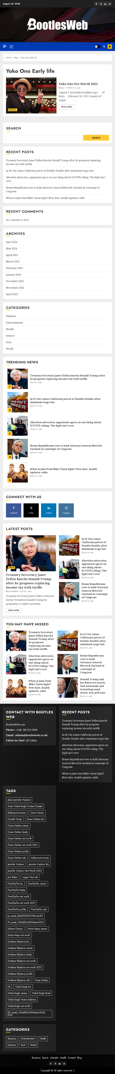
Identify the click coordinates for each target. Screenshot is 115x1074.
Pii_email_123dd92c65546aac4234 (26, 922)
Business (12, 110)
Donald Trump (15, 819)
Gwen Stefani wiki (17, 858)
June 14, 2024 (37, 429)
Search (13, 128)
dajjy (63, 88)
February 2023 (14, 268)
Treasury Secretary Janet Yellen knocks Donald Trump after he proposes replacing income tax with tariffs (67, 377)
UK (9, 986)
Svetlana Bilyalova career (20, 948)
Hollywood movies (40, 858)
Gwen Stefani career (18, 825)
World (9, 348)
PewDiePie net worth (18, 896)
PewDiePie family (16, 890)
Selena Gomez (15, 928)
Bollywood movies (17, 812)
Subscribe (110, 46)
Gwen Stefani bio (35, 819)
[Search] (104, 46)
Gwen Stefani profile (18, 851)
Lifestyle (54, 1057)
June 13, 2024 (37, 453)
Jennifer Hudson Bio (39, 864)
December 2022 (15, 281)
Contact (72, 1057)
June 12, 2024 (37, 476)
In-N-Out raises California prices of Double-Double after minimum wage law (50, 170)
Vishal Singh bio (23, 986)
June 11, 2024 (87, 696)
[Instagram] (110, 3)
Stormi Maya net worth (19, 935)
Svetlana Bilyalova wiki (19, 980)
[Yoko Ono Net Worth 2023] (31, 95)
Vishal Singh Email (41, 993)
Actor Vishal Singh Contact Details (25, 806)
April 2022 (12, 294)
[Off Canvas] (5, 46)
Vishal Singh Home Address (22, 999)
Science (10, 335)
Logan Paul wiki (30, 877)
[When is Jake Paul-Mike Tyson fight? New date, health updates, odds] (17, 472)
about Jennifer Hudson (19, 800)
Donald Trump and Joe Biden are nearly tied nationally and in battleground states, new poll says (92, 686)
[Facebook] (96, 3)
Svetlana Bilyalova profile (20, 974)
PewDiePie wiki (39, 909)
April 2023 (12, 255)
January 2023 (13, 274)
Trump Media (41, 980)
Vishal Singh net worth (19, 1006)
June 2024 (11, 242)
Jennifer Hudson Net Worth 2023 (25, 870)
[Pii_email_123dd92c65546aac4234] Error (26, 1014)
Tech (8, 342)
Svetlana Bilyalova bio (18, 941)
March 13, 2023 (74, 88)
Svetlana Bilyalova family (20, 954)
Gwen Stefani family (18, 832)
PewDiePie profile (17, 909)
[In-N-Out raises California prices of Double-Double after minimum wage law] (17, 402)
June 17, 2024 (37, 383)
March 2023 (12, 261)
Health (10, 329)
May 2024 (11, 248)
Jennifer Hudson (16, 864)
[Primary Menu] (11, 46)
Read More (66, 106)
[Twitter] (101, 3)
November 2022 (15, 287)
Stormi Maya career (37, 928)
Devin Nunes (37, 812)
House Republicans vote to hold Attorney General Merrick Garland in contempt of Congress (66, 447)
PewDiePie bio (15, 883)
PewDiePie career (37, 883)
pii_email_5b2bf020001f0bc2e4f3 (25, 916)
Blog (79, 1057)
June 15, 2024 (37, 406)
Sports (45, 1057)
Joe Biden (13, 877)
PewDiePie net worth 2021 (21, 903)
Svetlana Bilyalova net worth (22, 961)
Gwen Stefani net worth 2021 (23, 845)
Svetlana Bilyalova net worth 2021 (25, 967)
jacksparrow (13, 591)
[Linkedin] (105, 3)
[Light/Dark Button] (98, 46)
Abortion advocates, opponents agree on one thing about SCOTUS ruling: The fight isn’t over (65, 424)
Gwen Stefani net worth (20, 838)
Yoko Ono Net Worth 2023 (78, 84)
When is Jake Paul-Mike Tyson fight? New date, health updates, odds (45, 198)
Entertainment (14, 322)
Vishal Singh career (17, 993)
